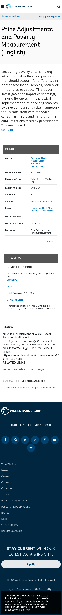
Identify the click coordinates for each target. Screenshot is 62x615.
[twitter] (25, 440)
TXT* (9, 286)
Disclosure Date (13, 216)
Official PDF (13, 279)
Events (5, 512)
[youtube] (55, 440)
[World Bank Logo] (19, 6)
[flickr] (31, 448)
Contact (5, 482)
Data (4, 518)
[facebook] (5, 440)
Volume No (10, 194)
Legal (10, 589)
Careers (6, 476)
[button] (59, 6)
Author (8, 158)
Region (8, 208)
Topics (5, 494)
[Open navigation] (2, 6)
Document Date (13, 172)
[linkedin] (35, 440)
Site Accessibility (42, 589)
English (54, 16)
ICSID (48, 425)
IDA (22, 425)
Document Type (13, 179)
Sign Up (31, 564)
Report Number (13, 187)
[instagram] (45, 440)
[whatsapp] (15, 440)
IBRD (14, 425)
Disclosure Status (14, 223)
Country (9, 201)
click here (26, 609)
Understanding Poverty (12, 16)
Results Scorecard (11, 531)
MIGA (37, 425)
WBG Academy (9, 525)
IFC (29, 425)
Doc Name (10, 230)
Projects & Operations (14, 500)
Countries (7, 488)
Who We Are (8, 464)
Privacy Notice (24, 589)
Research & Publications (15, 506)
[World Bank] (31, 411)
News (4, 470)
